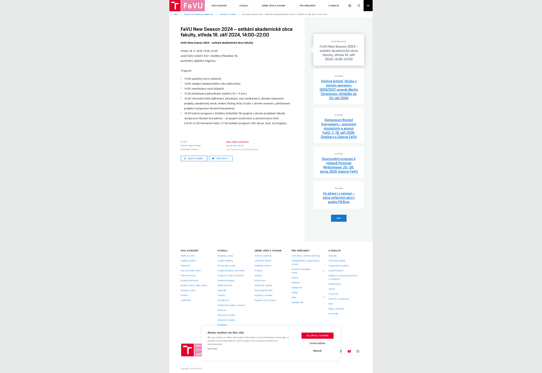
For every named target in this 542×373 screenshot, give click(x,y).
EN (368, 6)
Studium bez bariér (190, 280)
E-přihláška (186, 300)
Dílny (294, 297)
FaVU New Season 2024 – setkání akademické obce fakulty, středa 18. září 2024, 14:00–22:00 (284, 14)
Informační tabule (337, 260)
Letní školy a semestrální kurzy (306, 255)
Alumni (332, 289)
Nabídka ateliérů (188, 260)
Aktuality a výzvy (225, 255)
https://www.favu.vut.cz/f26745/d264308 (242, 149)
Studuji (244, 6)
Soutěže (221, 295)
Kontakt (184, 295)
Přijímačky (185, 265)
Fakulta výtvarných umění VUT (198, 14)
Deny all (317, 351)
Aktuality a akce (228, 14)
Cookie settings (317, 343)
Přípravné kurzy (188, 275)
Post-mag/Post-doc (263, 290)
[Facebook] (340, 351)
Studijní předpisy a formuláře (231, 270)
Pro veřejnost (308, 6)
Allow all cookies (317, 336)
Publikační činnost (263, 265)
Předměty (222, 325)
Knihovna (222, 310)
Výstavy (258, 275)
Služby (295, 292)
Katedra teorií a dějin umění (194, 285)
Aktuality (333, 255)
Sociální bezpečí (336, 270)
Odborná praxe (225, 285)
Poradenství (223, 300)
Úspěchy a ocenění (263, 295)
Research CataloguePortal (301, 271)
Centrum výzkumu (263, 255)
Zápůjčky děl (297, 302)
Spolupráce (297, 287)
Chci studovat (219, 6)
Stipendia (222, 290)
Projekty (258, 270)
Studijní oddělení (225, 260)
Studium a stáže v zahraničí (230, 275)
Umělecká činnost (263, 260)
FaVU (176, 14)
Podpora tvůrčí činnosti (265, 300)
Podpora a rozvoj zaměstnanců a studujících (343, 277)
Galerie (295, 277)
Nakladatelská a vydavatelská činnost (305, 262)
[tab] (338, 50)
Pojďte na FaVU (188, 255)
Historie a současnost (339, 298)
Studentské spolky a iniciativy (231, 305)
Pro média (333, 313)
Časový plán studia (226, 265)
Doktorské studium (227, 320)
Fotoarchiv (333, 293)
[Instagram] (357, 351)
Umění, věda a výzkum (273, 6)
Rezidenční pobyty (226, 280)
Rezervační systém (226, 315)
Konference (260, 280)
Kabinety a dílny (188, 290)
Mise (331, 303)
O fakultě (334, 6)
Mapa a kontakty (336, 308)
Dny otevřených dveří (191, 270)
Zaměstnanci (335, 284)
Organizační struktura (339, 265)
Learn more (212, 348)
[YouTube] (349, 351)
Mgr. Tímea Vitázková (238, 142)
